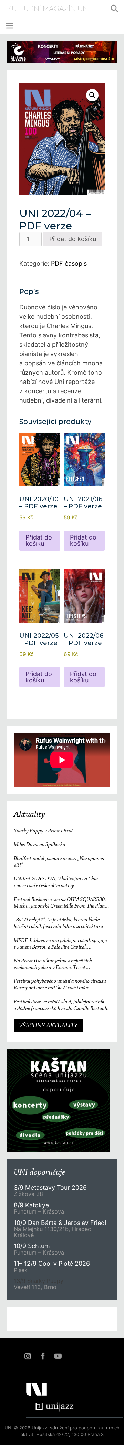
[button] (92, 95)
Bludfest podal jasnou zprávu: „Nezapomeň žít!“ (59, 862)
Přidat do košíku (72, 239)
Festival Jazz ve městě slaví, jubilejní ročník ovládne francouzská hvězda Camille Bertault (61, 1005)
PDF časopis (69, 263)
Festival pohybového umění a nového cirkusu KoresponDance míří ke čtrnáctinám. (60, 985)
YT (58, 1356)
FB (43, 1356)
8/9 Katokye (31, 1205)
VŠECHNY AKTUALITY (48, 1026)
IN (27, 1356)
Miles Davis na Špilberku (39, 845)
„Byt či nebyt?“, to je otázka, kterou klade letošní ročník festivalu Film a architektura (58, 923)
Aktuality (29, 814)
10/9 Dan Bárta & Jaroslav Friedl (61, 1222)
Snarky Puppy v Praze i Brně (43, 831)
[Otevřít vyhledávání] (114, 8)
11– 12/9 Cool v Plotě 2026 (52, 1263)
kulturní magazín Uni (48, 8)
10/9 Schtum (32, 1245)
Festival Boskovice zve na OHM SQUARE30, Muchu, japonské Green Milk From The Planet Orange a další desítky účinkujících (61, 903)
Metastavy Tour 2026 (50, 1187)
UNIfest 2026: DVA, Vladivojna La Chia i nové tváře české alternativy (56, 882)
